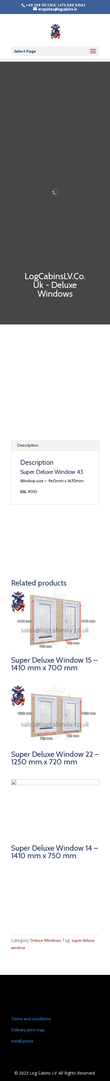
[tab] (55, 445)
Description (27, 445)
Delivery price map (28, 1029)
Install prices (22, 1041)
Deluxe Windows (46, 940)
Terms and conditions (31, 1018)
